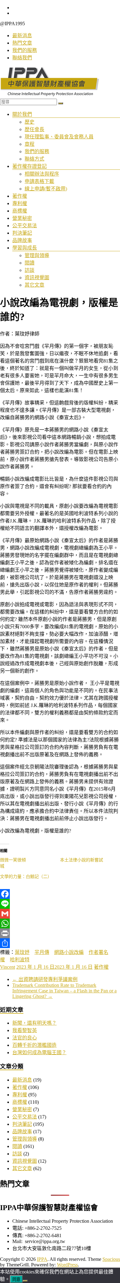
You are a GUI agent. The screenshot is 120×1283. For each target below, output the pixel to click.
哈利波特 (20, 959)
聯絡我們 (22, 57)
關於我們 (22, 114)
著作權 (19, 196)
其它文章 (34, 285)
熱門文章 (22, 43)
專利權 (19, 203)
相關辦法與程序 (42, 174)
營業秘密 (22, 218)
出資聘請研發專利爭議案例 (45, 979)
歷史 (29, 122)
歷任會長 (34, 129)
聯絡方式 (34, 158)
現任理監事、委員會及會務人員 (59, 136)
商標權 (19, 210)
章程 (29, 144)
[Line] (60, 904)
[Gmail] (60, 914)
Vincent (7, 967)
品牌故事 (22, 240)
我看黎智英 (24, 1030)
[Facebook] (60, 894)
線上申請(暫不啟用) (46, 188)
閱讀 (29, 262)
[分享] (60, 943)
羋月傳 (41, 952)
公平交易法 (24, 225)
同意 (16, 1279)
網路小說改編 (69, 952)
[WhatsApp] (60, 923)
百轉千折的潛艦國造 (34, 1045)
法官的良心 (24, 1037)
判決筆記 (22, 233)
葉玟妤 (22, 952)
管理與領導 (37, 255)
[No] (25, 1281)
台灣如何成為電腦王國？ (39, 1052)
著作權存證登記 (29, 166)
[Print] (60, 933)
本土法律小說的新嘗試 (81, 860)
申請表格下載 (39, 181)
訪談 (29, 270)
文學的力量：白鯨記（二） (26, 876)
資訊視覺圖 (37, 277)
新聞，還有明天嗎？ (34, 1023)
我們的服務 (24, 50)
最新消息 (22, 35)
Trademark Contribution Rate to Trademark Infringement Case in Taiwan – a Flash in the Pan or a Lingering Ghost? (64, 991)
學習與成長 (24, 247)
